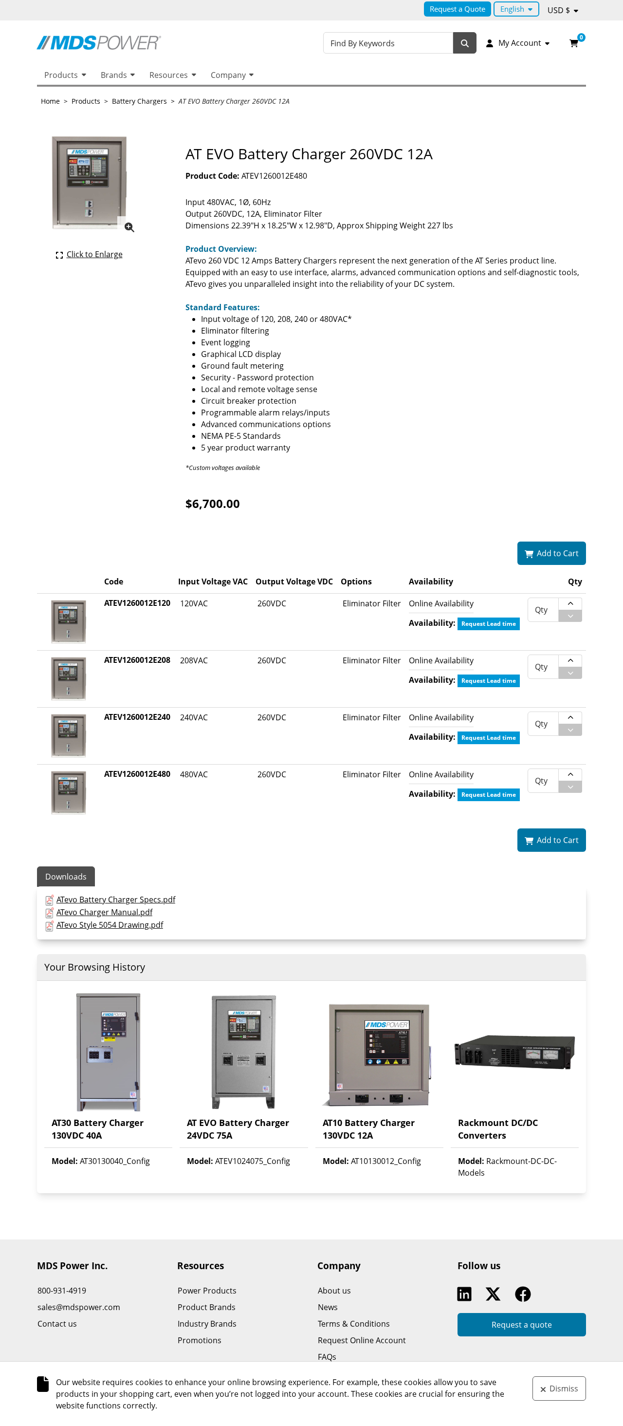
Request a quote (522, 1324)
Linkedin (467, 1294)
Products (61, 75)
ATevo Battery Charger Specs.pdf (115, 899)
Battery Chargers (139, 101)
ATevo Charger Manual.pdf (104, 912)
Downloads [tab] (66, 876)
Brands (114, 75)
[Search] (464, 43)
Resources (168, 75)
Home (50, 101)
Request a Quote (457, 9)
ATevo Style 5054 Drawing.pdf (109, 924)
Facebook (525, 1294)
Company (228, 75)
